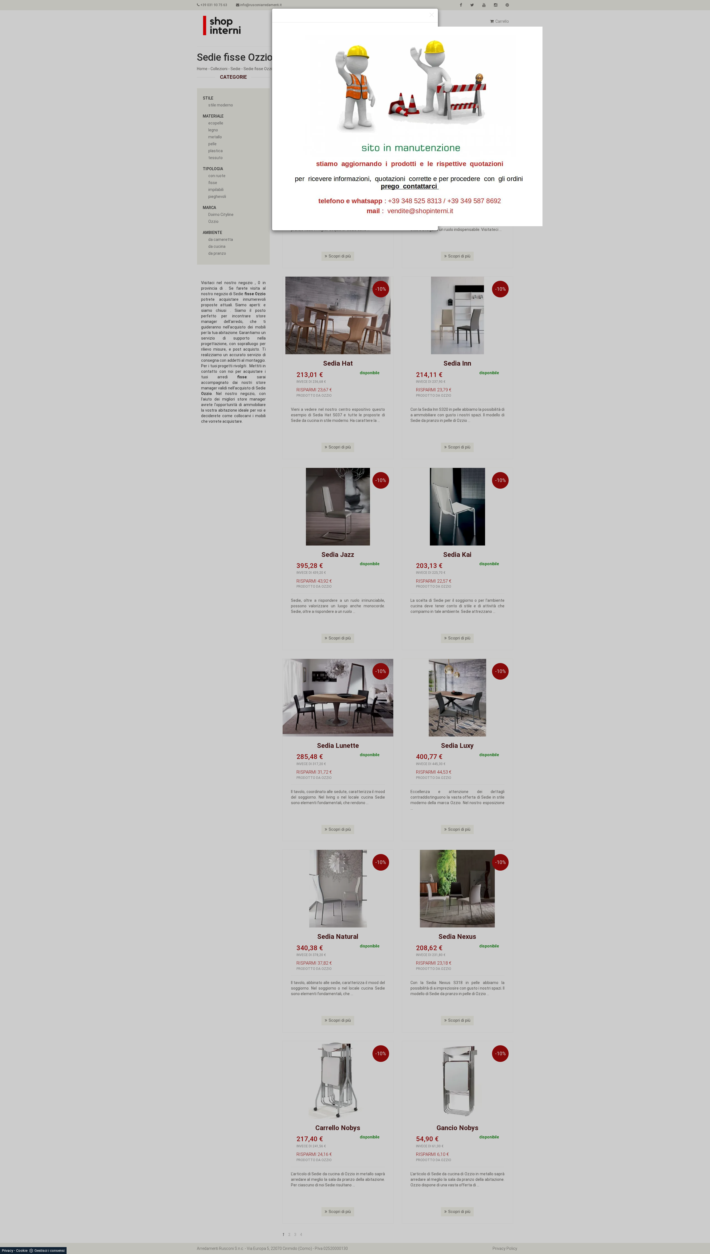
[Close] (432, 15)
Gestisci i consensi (49, 1250)
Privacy (7, 1250)
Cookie (21, 1250)
